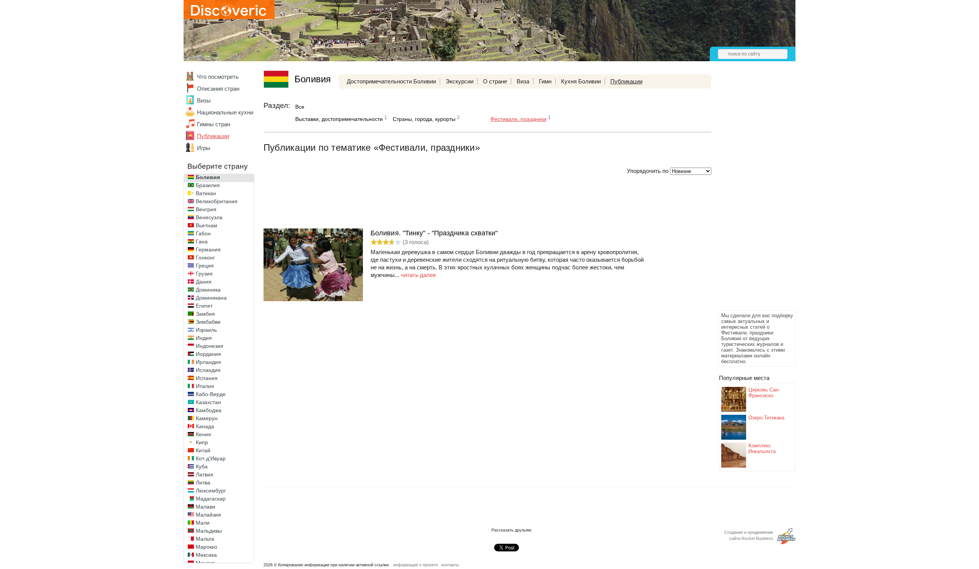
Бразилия (208, 185)
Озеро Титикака (766, 418)
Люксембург (211, 490)
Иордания (208, 354)
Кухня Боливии (581, 81)
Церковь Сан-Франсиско (764, 392)
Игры (203, 148)
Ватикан (206, 193)
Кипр (202, 442)
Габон (203, 233)
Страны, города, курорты (424, 119)
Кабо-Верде (211, 394)
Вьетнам (206, 225)
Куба (202, 466)
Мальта (205, 539)
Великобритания (216, 201)
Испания (207, 378)
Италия (205, 386)
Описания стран (218, 88)
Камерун (207, 418)
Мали (203, 523)
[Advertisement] (749, 193)
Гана (202, 241)
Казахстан (208, 402)
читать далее (418, 275)
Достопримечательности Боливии (391, 81)
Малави (205, 507)
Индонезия (209, 346)
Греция (205, 265)
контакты (450, 564)
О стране (495, 81)
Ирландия (208, 362)
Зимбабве (208, 322)
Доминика (208, 290)
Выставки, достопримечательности (339, 119)
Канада (205, 426)
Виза (523, 81)
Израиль (206, 330)
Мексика (206, 555)
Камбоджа (208, 410)
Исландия (208, 370)
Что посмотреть (218, 76)
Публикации (213, 136)
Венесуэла (209, 217)
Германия (208, 249)
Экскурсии (459, 81)
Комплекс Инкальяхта (762, 448)
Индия (204, 338)
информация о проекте (415, 564)
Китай (203, 450)
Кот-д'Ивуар (211, 458)
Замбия (205, 314)
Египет (204, 306)
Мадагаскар (211, 499)
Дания (203, 282)
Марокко (206, 547)
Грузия (204, 274)
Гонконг (205, 257)
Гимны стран (213, 124)
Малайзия (208, 515)
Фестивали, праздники (518, 119)
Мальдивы (209, 531)
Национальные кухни (225, 112)
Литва (203, 482)
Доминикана (211, 298)
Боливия (208, 177)
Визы (204, 100)
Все (299, 107)
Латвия (204, 474)
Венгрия (206, 209)
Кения (203, 434)
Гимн (545, 81)
